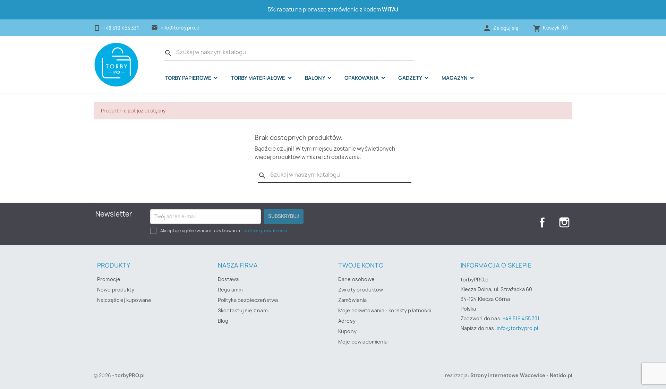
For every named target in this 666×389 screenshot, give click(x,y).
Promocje (108, 279)
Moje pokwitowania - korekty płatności (384, 310)
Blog (223, 321)
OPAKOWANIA (362, 78)
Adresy (347, 321)
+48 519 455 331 (521, 318)
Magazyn (455, 78)
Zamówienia (352, 300)
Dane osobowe (356, 279)
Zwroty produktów (360, 289)
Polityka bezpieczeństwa (248, 300)
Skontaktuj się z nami (243, 310)
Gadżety (410, 78)
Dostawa (228, 279)
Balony (315, 78)
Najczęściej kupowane (124, 300)
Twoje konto (361, 265)
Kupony (347, 331)
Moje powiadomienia (362, 341)
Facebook (542, 222)
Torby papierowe (189, 78)
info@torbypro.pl (181, 28)
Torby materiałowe (259, 78)
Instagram (564, 222)
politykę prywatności (265, 231)
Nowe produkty (115, 289)
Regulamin (230, 289)
